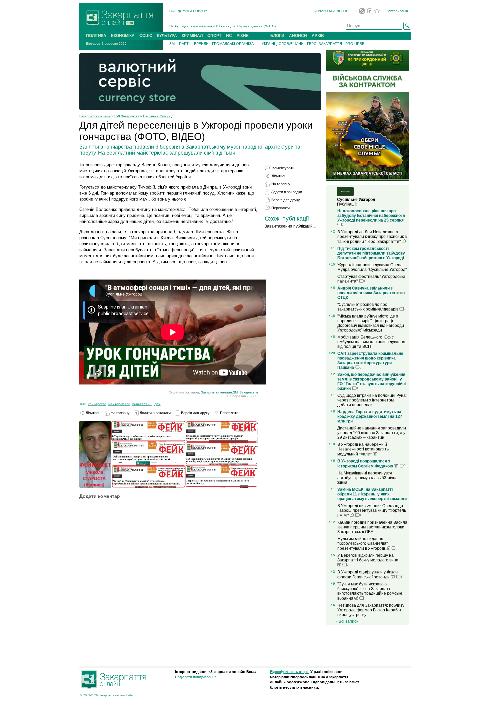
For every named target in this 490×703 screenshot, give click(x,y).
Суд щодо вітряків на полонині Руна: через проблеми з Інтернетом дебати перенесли (372, 400)
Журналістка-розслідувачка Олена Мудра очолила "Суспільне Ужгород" (372, 267)
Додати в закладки (155, 413)
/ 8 (333, 411)
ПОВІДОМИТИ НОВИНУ (188, 11)
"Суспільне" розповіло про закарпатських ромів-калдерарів (368, 307)
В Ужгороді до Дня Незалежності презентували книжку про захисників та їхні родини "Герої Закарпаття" (372, 237)
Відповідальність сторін (289, 672)
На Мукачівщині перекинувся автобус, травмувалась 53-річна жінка (367, 478)
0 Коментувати (281, 168)
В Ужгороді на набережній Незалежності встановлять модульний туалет (363, 449)
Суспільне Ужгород (158, 116)
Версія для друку (195, 413)
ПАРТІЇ (185, 44)
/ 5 (333, 288)
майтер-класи (119, 404)
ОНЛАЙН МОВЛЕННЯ (331, 11)
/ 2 (333, 231)
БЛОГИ (277, 35)
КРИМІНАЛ (192, 35)
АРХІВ (318, 35)
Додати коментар (99, 496)
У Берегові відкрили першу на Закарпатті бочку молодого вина (367, 557)
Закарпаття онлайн (94, 116)
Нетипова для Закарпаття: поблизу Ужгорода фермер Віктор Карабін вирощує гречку (370, 610)
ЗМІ (172, 44)
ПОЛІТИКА (96, 35)
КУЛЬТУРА (167, 35)
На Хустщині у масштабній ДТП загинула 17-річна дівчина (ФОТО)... (224, 26)
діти (157, 404)
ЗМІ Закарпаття (126, 116)
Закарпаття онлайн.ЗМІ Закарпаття (229, 392)
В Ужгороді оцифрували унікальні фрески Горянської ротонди (369, 574)
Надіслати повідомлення (195, 677)
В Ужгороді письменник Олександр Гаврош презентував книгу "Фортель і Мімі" (371, 510)
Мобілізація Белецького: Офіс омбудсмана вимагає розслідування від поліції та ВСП (371, 342)
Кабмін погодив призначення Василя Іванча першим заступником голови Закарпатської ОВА (372, 527)
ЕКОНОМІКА (123, 35)
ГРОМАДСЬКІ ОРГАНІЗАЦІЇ (235, 44)
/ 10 (332, 264)
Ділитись (92, 413)
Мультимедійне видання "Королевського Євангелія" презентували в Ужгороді (362, 543)
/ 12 (332, 522)
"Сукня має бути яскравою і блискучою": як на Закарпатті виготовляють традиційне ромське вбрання (369, 591)
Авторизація (398, 11)
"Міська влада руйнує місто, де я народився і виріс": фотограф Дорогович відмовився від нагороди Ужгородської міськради (370, 323)
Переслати (228, 413)
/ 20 (332, 353)
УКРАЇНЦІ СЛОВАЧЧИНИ (283, 44)
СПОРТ (214, 35)
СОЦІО (145, 35)
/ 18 (332, 316)
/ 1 (333, 248)
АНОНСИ (298, 35)
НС (229, 35)
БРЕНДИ (201, 44)
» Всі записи (347, 621)
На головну (120, 413)
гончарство (97, 404)
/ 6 (333, 460)
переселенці (142, 404)
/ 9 (333, 583)
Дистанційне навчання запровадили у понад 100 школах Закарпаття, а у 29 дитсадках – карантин (371, 433)
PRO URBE (354, 44)
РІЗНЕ (243, 35)
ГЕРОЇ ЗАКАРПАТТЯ (324, 44)
